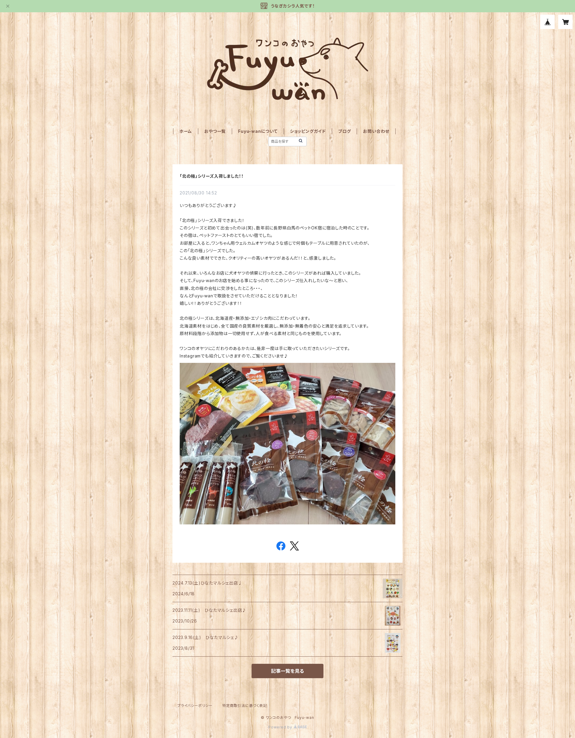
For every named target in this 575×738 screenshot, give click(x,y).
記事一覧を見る (287, 671)
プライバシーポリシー (195, 705)
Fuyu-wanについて (258, 131)
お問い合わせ (376, 131)
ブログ (344, 131)
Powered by (280, 727)
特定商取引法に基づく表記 (244, 705)
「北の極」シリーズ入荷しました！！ (212, 176)
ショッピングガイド (308, 131)
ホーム (185, 131)
